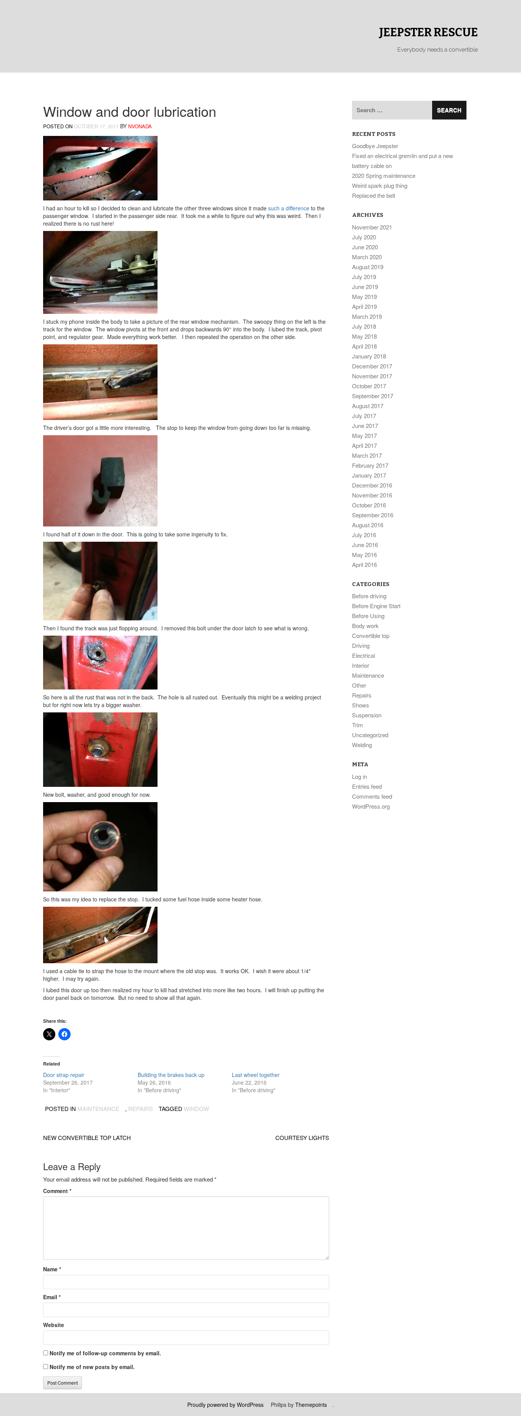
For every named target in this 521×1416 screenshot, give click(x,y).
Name (52, 1269)
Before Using (368, 616)
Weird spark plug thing (379, 185)
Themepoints (311, 1404)
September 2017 (372, 396)
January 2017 (369, 475)
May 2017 (364, 435)
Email (52, 1297)
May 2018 (364, 336)
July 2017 (364, 416)
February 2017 (370, 465)
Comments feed (372, 796)
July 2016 (364, 535)
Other (359, 685)
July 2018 (364, 326)
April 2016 (364, 564)
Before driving (369, 596)
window (196, 1108)
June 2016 (365, 545)
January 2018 (369, 356)
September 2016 (372, 515)
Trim (357, 725)
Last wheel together (256, 1075)
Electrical (363, 655)
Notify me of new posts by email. (92, 1367)
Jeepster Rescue (428, 32)
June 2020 (365, 247)
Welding (362, 745)
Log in (359, 776)
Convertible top (370, 635)
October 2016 (369, 505)
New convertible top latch (87, 1137)
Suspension (366, 715)
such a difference (288, 208)
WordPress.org (371, 806)
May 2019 (364, 296)
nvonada (140, 126)
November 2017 (372, 376)
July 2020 (364, 237)
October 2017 (369, 386)
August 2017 (367, 406)
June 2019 (365, 287)
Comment (57, 1191)
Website (53, 1325)
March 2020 (367, 257)
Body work (365, 626)
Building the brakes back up (171, 1075)
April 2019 (364, 306)
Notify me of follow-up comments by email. (105, 1353)
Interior (360, 665)
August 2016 (367, 525)
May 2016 (364, 555)
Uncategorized (370, 735)
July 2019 (364, 277)
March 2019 (367, 316)
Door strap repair (63, 1075)
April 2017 (364, 445)
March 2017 (367, 455)
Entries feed (367, 786)
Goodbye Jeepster (375, 146)
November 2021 (372, 227)
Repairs (140, 1108)
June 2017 (365, 425)
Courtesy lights (302, 1137)
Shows (360, 705)
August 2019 (367, 267)
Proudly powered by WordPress (225, 1404)
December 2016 (372, 485)
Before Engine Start (376, 606)
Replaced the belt (373, 195)
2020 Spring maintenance (383, 175)
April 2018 (364, 346)
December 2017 (372, 366)
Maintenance (98, 1108)
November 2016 (372, 495)
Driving (361, 645)
